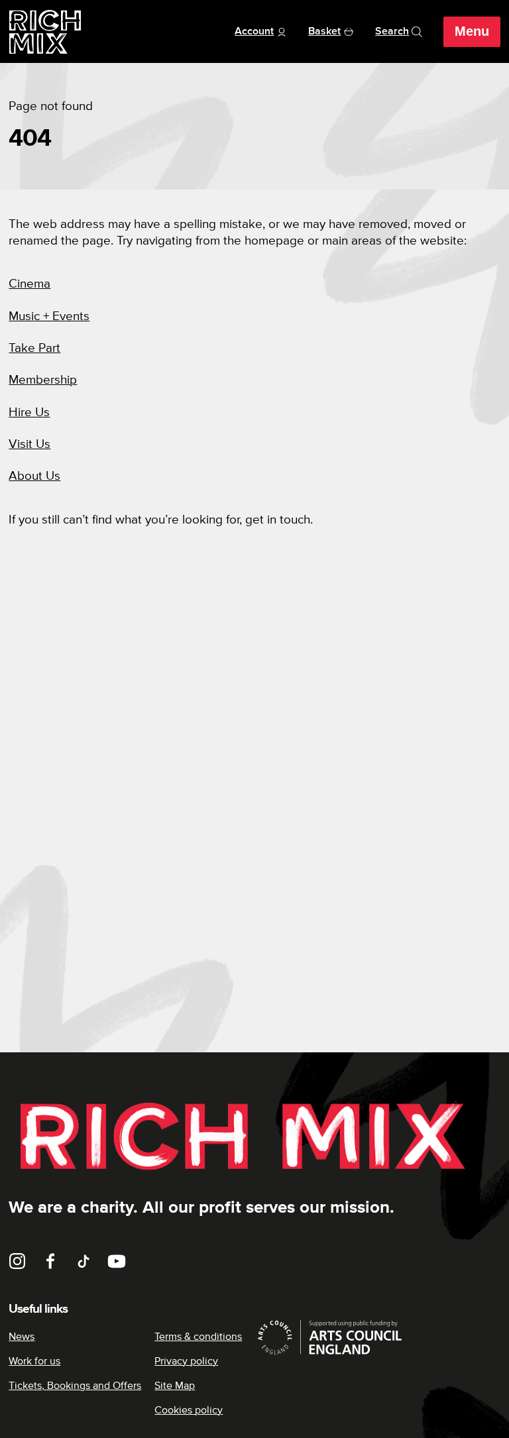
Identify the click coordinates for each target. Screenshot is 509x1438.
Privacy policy (186, 1361)
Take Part (34, 348)
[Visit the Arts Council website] (377, 1337)
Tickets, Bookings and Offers (75, 1385)
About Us (34, 476)
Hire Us (29, 412)
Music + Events (49, 316)
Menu (472, 31)
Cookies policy (188, 1410)
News (21, 1336)
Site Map (174, 1385)
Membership (43, 380)
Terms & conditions (198, 1336)
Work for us (34, 1361)
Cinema (29, 284)
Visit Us (29, 444)
